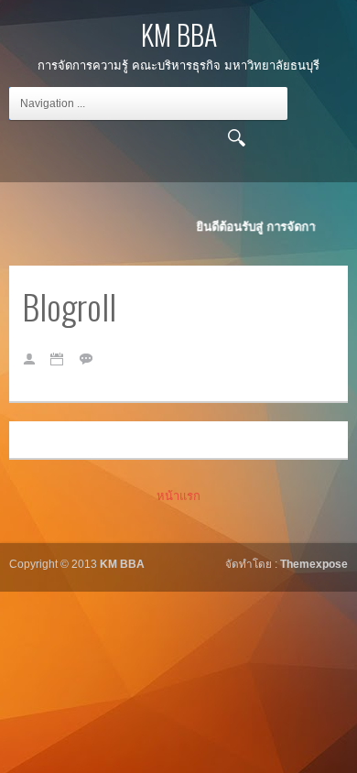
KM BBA (179, 34)
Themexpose (314, 564)
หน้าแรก (178, 496)
